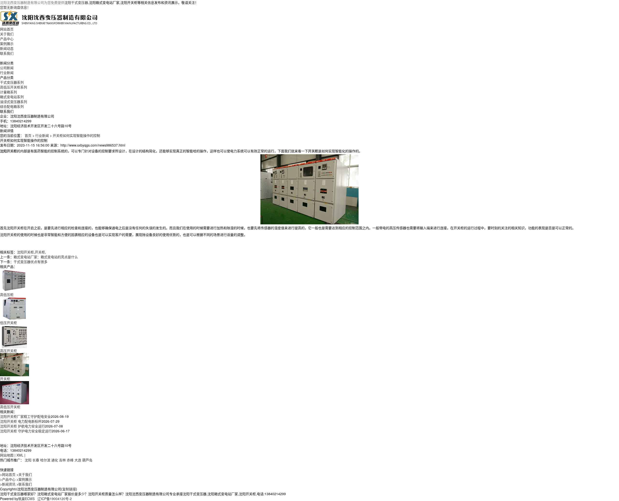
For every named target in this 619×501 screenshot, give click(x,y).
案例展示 (7, 43)
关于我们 (7, 33)
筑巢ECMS (26, 498)
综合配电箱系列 (12, 106)
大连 (77, 459)
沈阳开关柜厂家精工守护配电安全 (25, 416)
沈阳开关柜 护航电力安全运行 (22, 426)
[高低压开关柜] (14, 392)
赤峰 (70, 459)
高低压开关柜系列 (13, 87)
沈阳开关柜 (25, 252)
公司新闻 (7, 67)
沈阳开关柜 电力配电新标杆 (21, 421)
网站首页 (7, 29)
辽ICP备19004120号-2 (54, 498)
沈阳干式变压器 (76, 2)
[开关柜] (14, 364)
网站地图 (7, 455)
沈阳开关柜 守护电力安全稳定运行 (26, 430)
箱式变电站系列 (12, 96)
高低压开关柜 (10, 406)
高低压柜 (7, 294)
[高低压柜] (14, 280)
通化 (54, 459)
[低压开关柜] (14, 308)
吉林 (62, 459)
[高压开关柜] (14, 336)
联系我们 (7, 53)
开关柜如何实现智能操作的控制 (76, 135)
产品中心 (7, 38)
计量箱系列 (8, 91)
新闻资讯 (8, 484)
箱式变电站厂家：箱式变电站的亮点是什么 (46, 256)
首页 (28, 135)
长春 (35, 459)
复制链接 (69, 488)
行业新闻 (7, 72)
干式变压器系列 (12, 82)
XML (19, 455)
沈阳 (28, 459)
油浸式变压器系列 (13, 101)
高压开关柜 (8, 350)
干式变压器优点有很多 (30, 261)
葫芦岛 (87, 459)
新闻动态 (7, 48)
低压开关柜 (8, 322)
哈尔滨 (45, 459)
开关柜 (40, 252)
